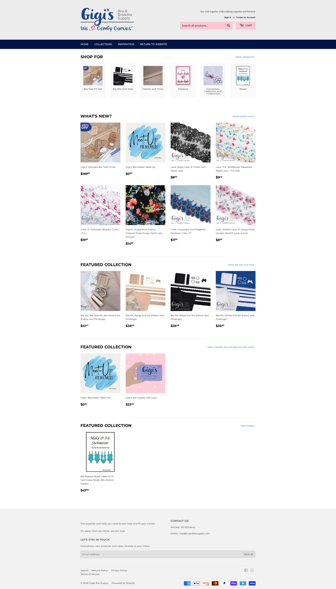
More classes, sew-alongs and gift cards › (231, 347)
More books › (248, 425)
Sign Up (248, 554)
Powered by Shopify (123, 583)
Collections (103, 44)
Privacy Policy (119, 570)
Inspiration (126, 44)
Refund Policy (100, 570)
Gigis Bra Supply (98, 583)
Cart (248, 25)
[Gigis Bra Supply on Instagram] (252, 570)
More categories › (245, 56)
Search (84, 570)
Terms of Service (90, 574)
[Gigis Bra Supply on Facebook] (246, 570)
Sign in (227, 17)
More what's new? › (244, 116)
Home (84, 44)
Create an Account (245, 17)
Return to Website (153, 44)
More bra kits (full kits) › (241, 264)
